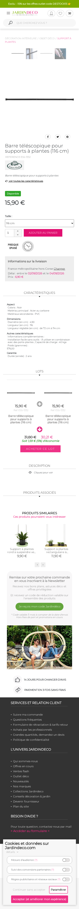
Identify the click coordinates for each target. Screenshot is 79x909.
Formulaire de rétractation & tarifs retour (40, 724)
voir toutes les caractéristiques (25, 181)
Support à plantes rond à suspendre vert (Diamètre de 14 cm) (21, 552)
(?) (36, 860)
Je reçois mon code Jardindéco (39, 606)
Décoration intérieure (21, 38)
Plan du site (21, 806)
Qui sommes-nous (25, 761)
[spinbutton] (13, 233)
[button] (18, 231)
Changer (59, 268)
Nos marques (22, 786)
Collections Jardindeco (28, 791)
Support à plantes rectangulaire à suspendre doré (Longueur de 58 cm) (56, 553)
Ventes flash (21, 771)
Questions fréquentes (27, 719)
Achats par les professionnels (32, 729)
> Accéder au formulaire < (30, 831)
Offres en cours (23, 766)
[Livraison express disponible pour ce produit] (28, 246)
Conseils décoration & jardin (31, 796)
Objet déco (47, 38)
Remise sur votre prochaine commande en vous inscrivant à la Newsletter (39, 579)
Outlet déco (21, 776)
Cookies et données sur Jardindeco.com (27, 845)
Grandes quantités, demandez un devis (38, 734)
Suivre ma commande (28, 714)
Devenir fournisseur (26, 801)
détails (11, 852)
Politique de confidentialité (31, 739)
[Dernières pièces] (13, 246)
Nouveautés (21, 781)
